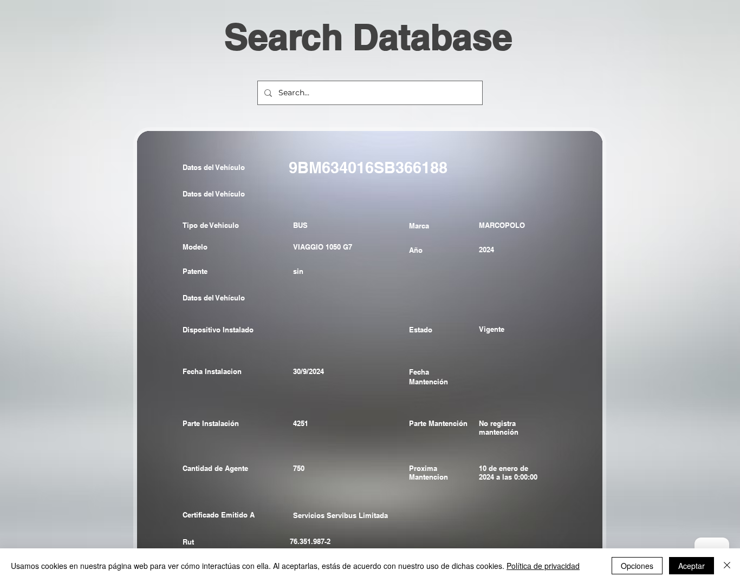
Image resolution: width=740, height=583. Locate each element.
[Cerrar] (726, 565)
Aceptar (691, 565)
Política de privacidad (543, 565)
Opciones (637, 565)
